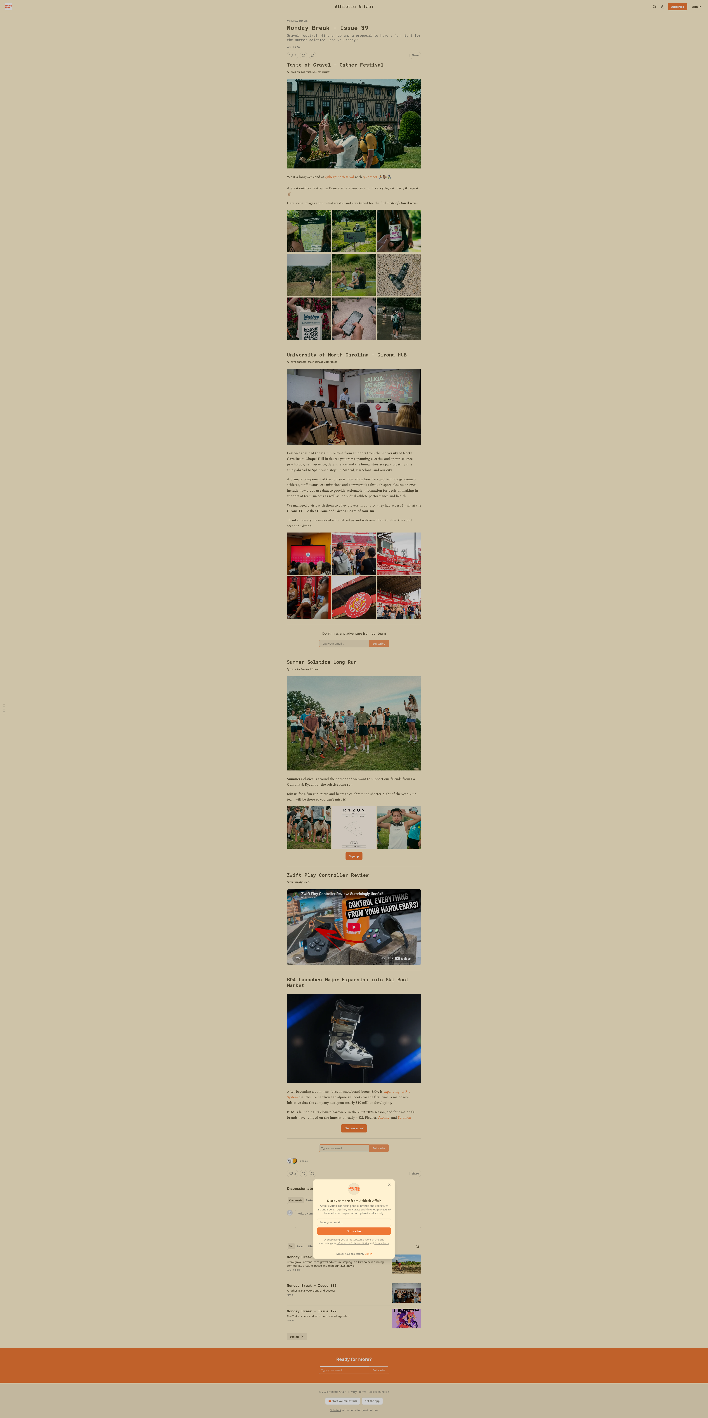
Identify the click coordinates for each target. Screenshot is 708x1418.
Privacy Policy (381, 1243)
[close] (389, 1185)
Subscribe (354, 1231)
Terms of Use (372, 1239)
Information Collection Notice (353, 1243)
